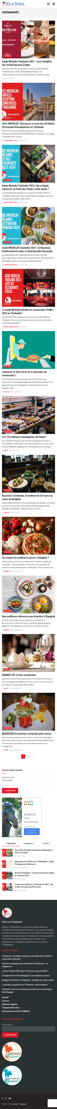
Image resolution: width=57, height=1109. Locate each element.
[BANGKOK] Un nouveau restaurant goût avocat (26, 733)
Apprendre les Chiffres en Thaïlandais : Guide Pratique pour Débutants (34, 862)
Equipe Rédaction (10, 140)
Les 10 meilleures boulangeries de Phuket (24, 437)
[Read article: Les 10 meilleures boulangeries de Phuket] (28, 415)
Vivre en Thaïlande (19, 1104)
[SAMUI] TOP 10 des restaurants (19, 675)
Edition (6, 392)
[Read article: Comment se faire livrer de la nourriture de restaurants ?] (28, 350)
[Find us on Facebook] (2, 1098)
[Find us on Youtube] (10, 1098)
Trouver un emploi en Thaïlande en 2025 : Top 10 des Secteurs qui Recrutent (34, 885)
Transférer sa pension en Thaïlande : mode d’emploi (24, 985)
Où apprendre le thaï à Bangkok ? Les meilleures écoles (26, 976)
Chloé (6, 688)
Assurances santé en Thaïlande (16, 1011)
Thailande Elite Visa (10, 1008)
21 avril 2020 (16, 392)
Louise (6, 750)
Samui (7, 669)
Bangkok (8, 728)
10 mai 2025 (23, 140)
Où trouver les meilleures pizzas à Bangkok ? (25, 557)
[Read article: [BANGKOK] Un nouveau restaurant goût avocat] (28, 712)
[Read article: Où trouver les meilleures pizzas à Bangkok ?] (28, 536)
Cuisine (7, 56)
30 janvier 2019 (17, 571)
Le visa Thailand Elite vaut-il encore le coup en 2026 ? (25, 971)
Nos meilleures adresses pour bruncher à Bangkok (28, 616)
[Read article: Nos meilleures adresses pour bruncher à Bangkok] (28, 594)
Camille (6, 512)
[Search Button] (48, 4)
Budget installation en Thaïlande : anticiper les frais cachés (28, 980)
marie (6, 450)
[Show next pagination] (33, 756)
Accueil (5, 997)
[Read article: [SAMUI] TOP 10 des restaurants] (28, 653)
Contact (5, 1001)
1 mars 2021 (16, 512)
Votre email (7, 780)
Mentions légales (9, 1004)
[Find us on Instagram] (6, 1098)
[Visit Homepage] (14, 4)
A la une (8, 366)
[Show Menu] (53, 4)
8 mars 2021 (15, 450)
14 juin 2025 (10, 78)
